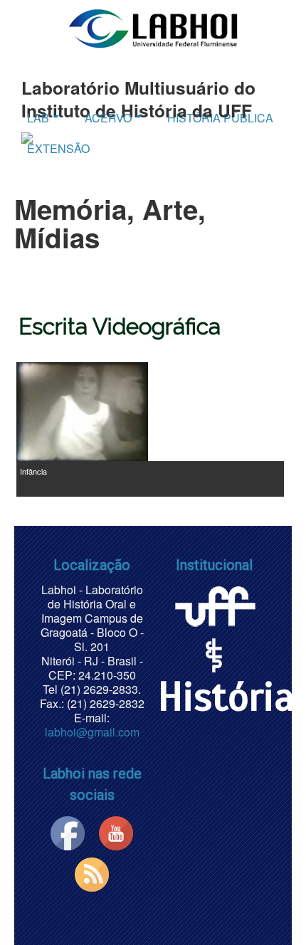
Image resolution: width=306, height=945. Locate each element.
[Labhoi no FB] (67, 831)
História (226, 697)
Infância (33, 471)
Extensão (58, 148)
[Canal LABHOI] (116, 831)
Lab (39, 118)
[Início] (153, 28)
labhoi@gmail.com (92, 732)
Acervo (109, 118)
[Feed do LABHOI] (92, 873)
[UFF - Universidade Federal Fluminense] (214, 603)
